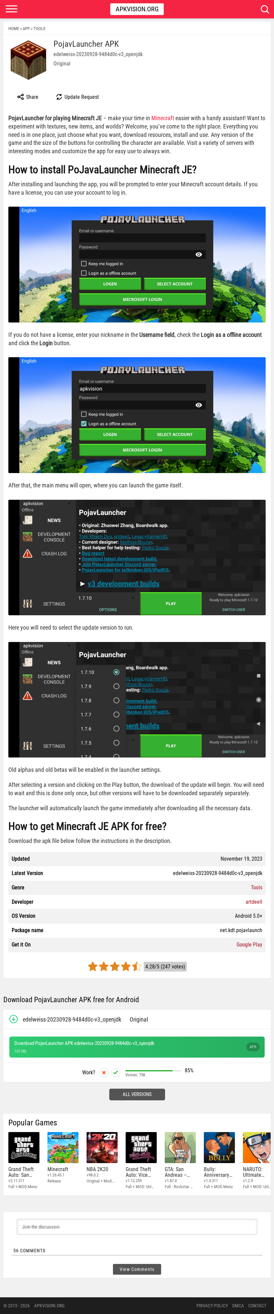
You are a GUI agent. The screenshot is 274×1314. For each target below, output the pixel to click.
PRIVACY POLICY (212, 1305)
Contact (257, 1305)
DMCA (238, 1305)
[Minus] (104, 1072)
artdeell (254, 902)
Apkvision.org (137, 9)
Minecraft (162, 118)
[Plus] (115, 1072)
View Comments (137, 1269)
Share (31, 97)
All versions (137, 1094)
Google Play (249, 944)
